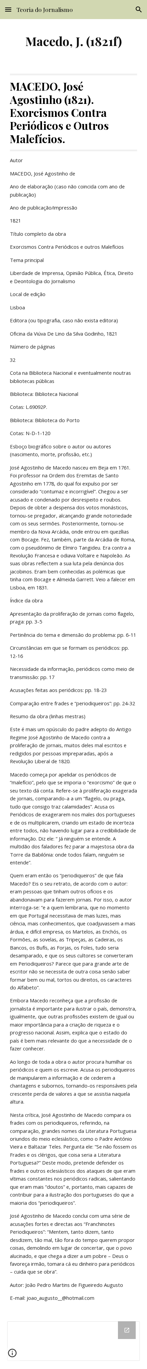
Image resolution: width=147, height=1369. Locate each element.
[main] (73, 41)
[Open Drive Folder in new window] (127, 1330)
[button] (8, 9)
